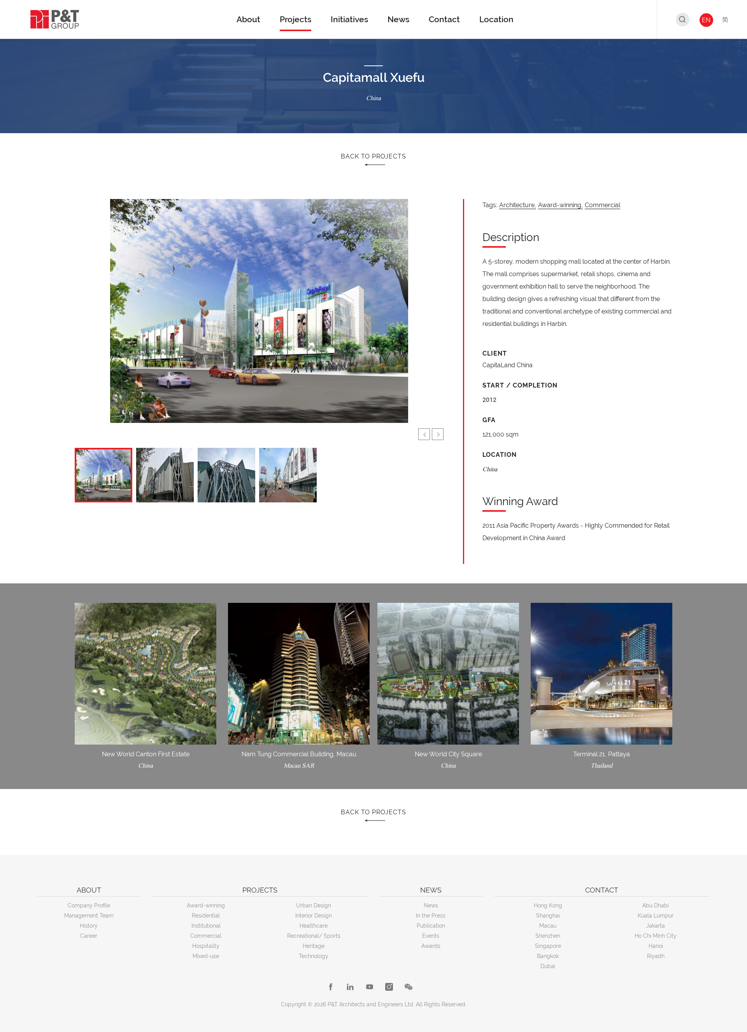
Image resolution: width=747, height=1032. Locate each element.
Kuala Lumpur (655, 915)
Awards (430, 946)
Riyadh (656, 956)
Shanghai (548, 915)
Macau (547, 926)
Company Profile (89, 905)
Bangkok (548, 956)
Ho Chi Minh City (656, 936)
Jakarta (655, 926)
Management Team (89, 915)
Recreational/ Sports (313, 936)
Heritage (313, 946)
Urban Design (313, 905)
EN (706, 20)
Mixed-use (206, 956)
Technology (313, 956)
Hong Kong (548, 905)
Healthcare (314, 926)
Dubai (547, 966)
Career (88, 936)
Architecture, (517, 205)
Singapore (548, 946)
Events (430, 936)
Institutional (206, 926)
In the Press (430, 915)
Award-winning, (560, 205)
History (89, 926)
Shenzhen (547, 936)
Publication (431, 926)
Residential (206, 915)
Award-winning (206, 905)
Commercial (602, 205)
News (431, 905)
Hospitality (205, 946)
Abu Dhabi (655, 905)
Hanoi (656, 946)
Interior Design (313, 915)
